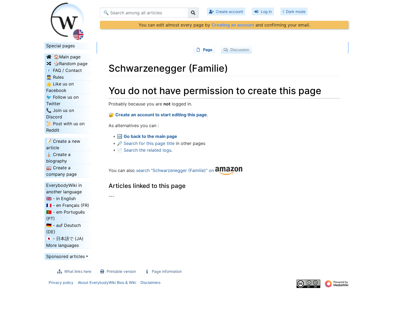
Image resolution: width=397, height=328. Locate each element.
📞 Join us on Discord (60, 114)
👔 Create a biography (58, 158)
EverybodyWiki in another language (64, 188)
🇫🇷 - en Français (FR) (67, 205)
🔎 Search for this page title (145, 143)
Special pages (60, 45)
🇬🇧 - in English (61, 198)
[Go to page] (193, 13)
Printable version (121, 271)
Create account (229, 11)
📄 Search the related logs (144, 150)
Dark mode (295, 11)
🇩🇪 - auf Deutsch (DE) (63, 228)
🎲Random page (71, 63)
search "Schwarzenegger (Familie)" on (175, 170)
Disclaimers (150, 282)
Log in (266, 11)
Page (207, 49)
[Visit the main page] (68, 19)
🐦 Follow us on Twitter (62, 100)
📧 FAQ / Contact (64, 70)
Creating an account (232, 25)
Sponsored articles (65, 256)
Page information (167, 271)
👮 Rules (55, 77)
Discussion (239, 49)
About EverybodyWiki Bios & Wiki (107, 282)
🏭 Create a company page (61, 171)
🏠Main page (67, 56)
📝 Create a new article (63, 144)
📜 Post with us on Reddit (65, 127)
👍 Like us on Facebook (60, 87)
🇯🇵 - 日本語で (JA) (64, 238)
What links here (77, 271)
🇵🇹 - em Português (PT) (65, 215)
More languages (62, 245)
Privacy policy (61, 282)
